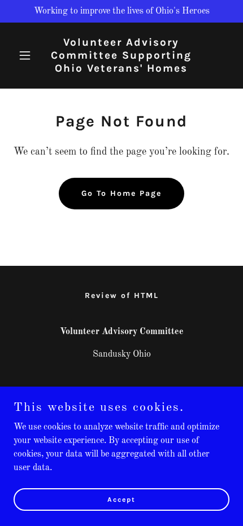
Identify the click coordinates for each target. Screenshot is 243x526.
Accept (121, 499)
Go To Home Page (121, 193)
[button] (30, 55)
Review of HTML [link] (122, 295)
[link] (121, 69)
